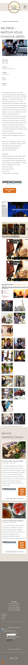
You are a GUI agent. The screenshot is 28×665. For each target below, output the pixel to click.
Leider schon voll (22, 492)
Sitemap (3, 617)
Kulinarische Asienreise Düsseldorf (12, 520)
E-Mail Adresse (14, 633)
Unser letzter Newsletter (14, 649)
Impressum (4, 613)
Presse (3, 618)
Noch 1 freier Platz (22, 545)
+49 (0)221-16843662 (16, 608)
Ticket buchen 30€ (9, 190)
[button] (25, 7)
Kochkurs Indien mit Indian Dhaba (12, 461)
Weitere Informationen (10, 498)
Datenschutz (4, 615)
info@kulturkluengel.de (15, 610)
